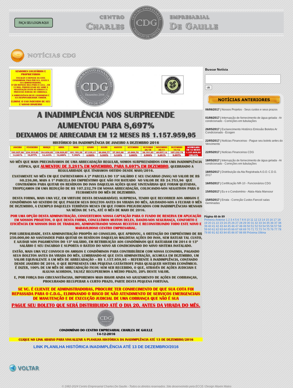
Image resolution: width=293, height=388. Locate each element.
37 (275, 223)
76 (272, 229)
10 (248, 219)
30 (248, 223)
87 (237, 232)
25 (229, 223)
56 (272, 226)
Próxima (252, 232)
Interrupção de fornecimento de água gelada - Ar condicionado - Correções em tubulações (243, 119)
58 (279, 226)
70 (248, 229)
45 (229, 226)
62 (217, 229)
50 (248, 226)
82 (217, 232)
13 (259, 219)
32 (256, 223)
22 (217, 223)
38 (279, 223)
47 (237, 226)
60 (209, 229)
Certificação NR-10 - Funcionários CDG (246, 183)
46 (233, 226)
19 (205, 223)
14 (263, 219)
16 (271, 219)
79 (205, 232)
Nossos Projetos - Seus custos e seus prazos (249, 109)
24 (225, 223)
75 (268, 229)
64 (225, 229)
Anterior (220, 219)
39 (205, 226)
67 (237, 229)
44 (225, 226)
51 (252, 226)
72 (256, 229)
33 (260, 223)
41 (213, 226)
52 (256, 226)
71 (252, 229)
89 (244, 232)
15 (267, 219)
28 (240, 223)
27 (237, 223)
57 (275, 226)
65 (229, 229)
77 (275, 229)
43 (221, 226)
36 (272, 223)
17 (275, 219)
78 (279, 229)
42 (217, 226)
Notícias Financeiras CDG (238, 152)
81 (213, 232)
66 (233, 229)
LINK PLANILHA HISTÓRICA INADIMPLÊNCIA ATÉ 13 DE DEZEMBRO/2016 (106, 346)
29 (244, 223)
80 (209, 232)
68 (240, 229)
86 (233, 232)
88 (240, 232)
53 (260, 226)
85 (229, 232)
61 (213, 229)
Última (262, 232)
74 (264, 229)
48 (240, 226)
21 (213, 223)
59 (205, 229)
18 (279, 219)
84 (225, 232)
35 (268, 223)
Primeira (209, 219)
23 (221, 223)
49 (244, 226)
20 (209, 223)
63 (221, 229)
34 (264, 223)
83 (221, 232)
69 (244, 229)
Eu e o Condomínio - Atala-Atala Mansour (247, 191)
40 (209, 226)
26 (233, 223)
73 (260, 229)
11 (251, 219)
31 (252, 223)
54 (264, 226)
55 (268, 226)
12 (255, 219)
